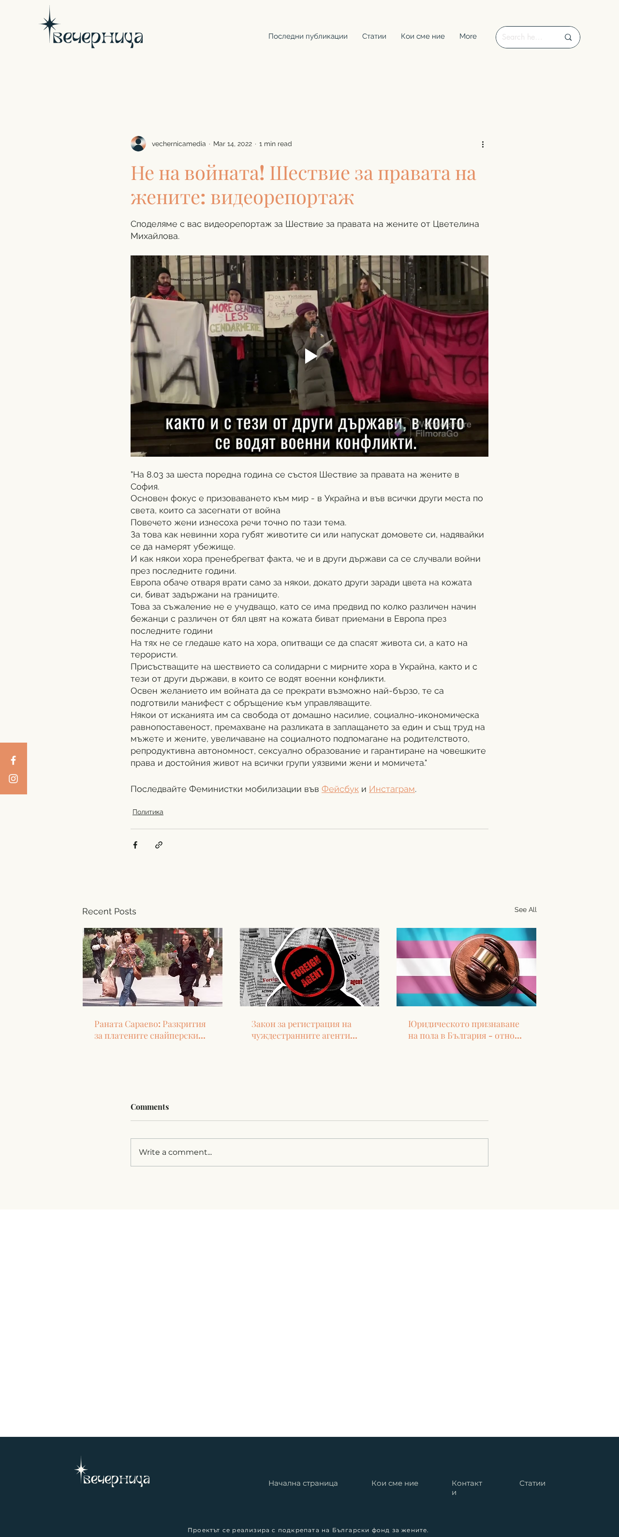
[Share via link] (158, 845)
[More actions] (482, 143)
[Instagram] (13, 779)
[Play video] (309, 356)
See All (526, 909)
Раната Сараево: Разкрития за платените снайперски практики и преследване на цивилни (150, 1029)
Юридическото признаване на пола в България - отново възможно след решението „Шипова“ (466, 1029)
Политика (148, 812)
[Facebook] (13, 760)
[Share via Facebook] (135, 845)
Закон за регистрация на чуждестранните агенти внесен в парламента (301, 1029)
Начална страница (303, 1483)
